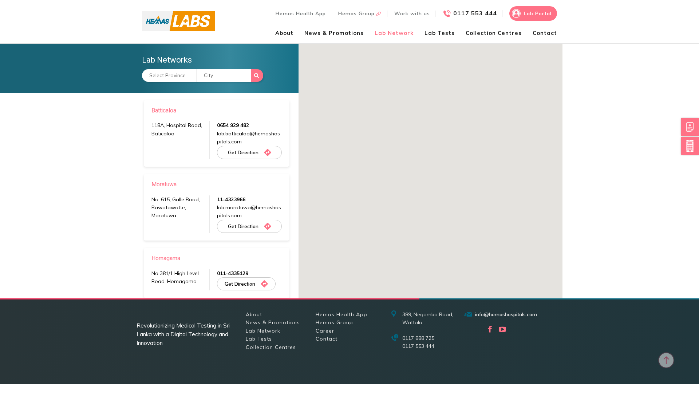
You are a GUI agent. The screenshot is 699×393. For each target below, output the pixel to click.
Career (325, 331)
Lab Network (394, 32)
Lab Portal (538, 13)
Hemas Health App (301, 13)
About (284, 32)
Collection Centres (494, 32)
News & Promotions (334, 32)
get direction (243, 152)
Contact (545, 32)
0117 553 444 (475, 13)
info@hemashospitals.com (506, 314)
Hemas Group (356, 13)
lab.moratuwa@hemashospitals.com (249, 211)
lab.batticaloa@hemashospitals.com (248, 137)
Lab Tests (439, 32)
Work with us (412, 13)
